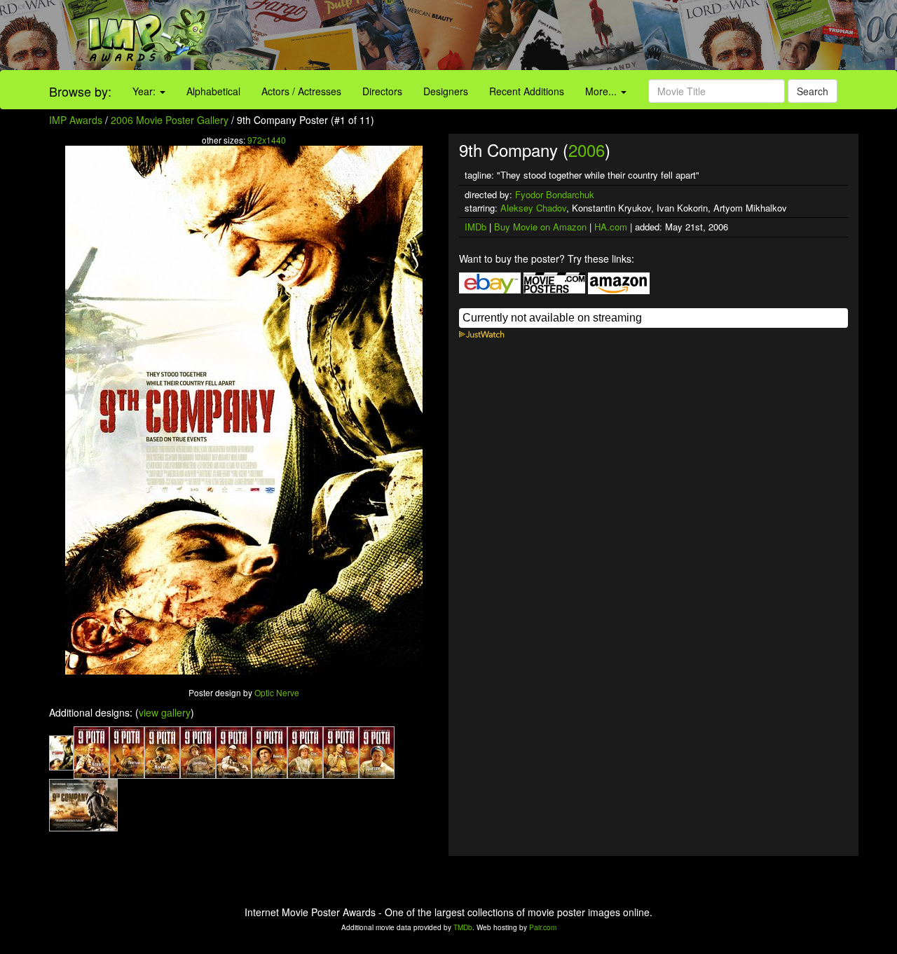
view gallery (165, 712)
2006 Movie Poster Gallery (169, 120)
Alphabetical (213, 91)
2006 (586, 149)
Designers (445, 91)
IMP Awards (75, 120)
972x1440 (266, 140)
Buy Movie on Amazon (540, 226)
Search (812, 91)
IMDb (475, 226)
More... (602, 91)
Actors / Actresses (301, 91)
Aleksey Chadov (533, 207)
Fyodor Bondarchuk (554, 194)
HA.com (610, 226)
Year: (145, 91)
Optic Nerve (276, 692)
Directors (382, 91)
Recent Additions (526, 91)
